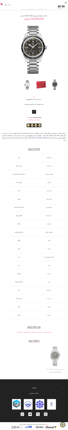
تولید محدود (48, 332)
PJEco (46, 425)
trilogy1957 (26, 332)
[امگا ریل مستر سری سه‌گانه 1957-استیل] (55, 356)
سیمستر (21, 332)
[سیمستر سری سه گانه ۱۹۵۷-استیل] (34, 49)
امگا (34, 97)
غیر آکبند (41, 332)
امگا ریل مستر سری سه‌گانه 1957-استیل (55, 369)
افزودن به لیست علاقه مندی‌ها (34, 112)
